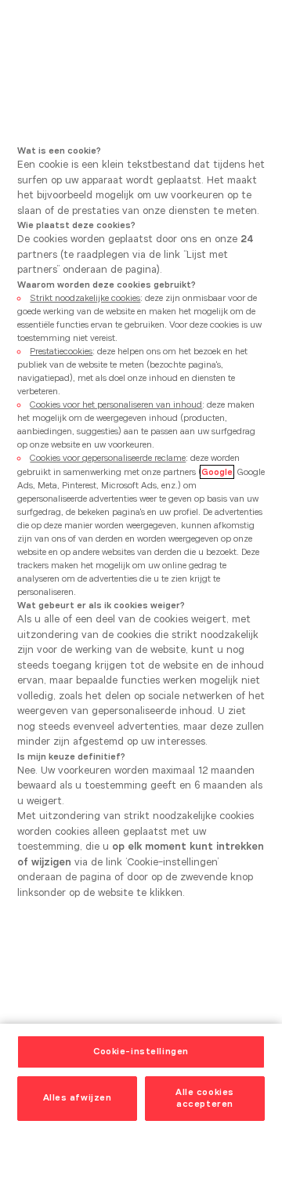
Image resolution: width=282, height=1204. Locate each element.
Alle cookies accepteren (204, 1098)
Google (217, 471)
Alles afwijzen (77, 1097)
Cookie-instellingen (141, 1051)
